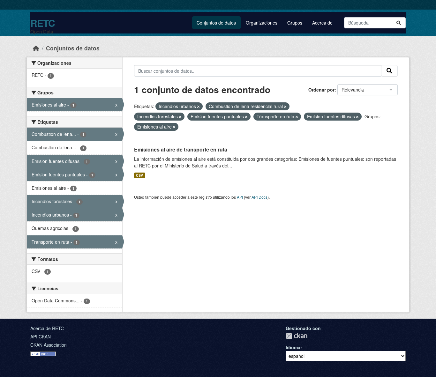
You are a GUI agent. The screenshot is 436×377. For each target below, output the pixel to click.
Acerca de (322, 22)
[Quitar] (198, 106)
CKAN (296, 335)
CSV (139, 175)
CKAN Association (48, 345)
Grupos (294, 22)
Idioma (293, 347)
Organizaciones (261, 22)
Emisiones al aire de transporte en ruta (180, 149)
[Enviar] (398, 22)
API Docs (259, 197)
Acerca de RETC (47, 328)
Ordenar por (321, 89)
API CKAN (40, 336)
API (240, 197)
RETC (42, 23)
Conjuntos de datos (216, 22)
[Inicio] (36, 48)
